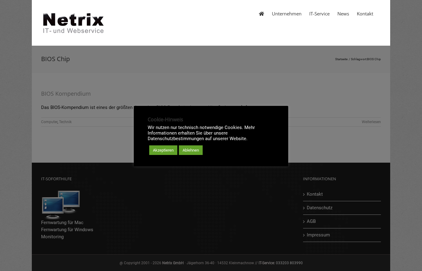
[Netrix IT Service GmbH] (261, 13)
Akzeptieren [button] (163, 150)
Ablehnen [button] (191, 150)
